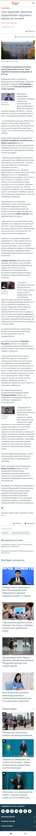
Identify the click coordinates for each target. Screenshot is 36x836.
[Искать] (25, 833)
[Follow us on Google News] (25, 811)
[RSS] (29, 811)
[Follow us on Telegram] (16, 811)
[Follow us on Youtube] (3, 811)
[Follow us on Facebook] (12, 811)
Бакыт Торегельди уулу (9, 23)
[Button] (30, 31)
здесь (3, 515)
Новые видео (9, 709)
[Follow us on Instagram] (7, 811)
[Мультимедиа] (11, 833)
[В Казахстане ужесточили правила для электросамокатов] (18, 721)
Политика (5, 8)
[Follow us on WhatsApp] (21, 811)
